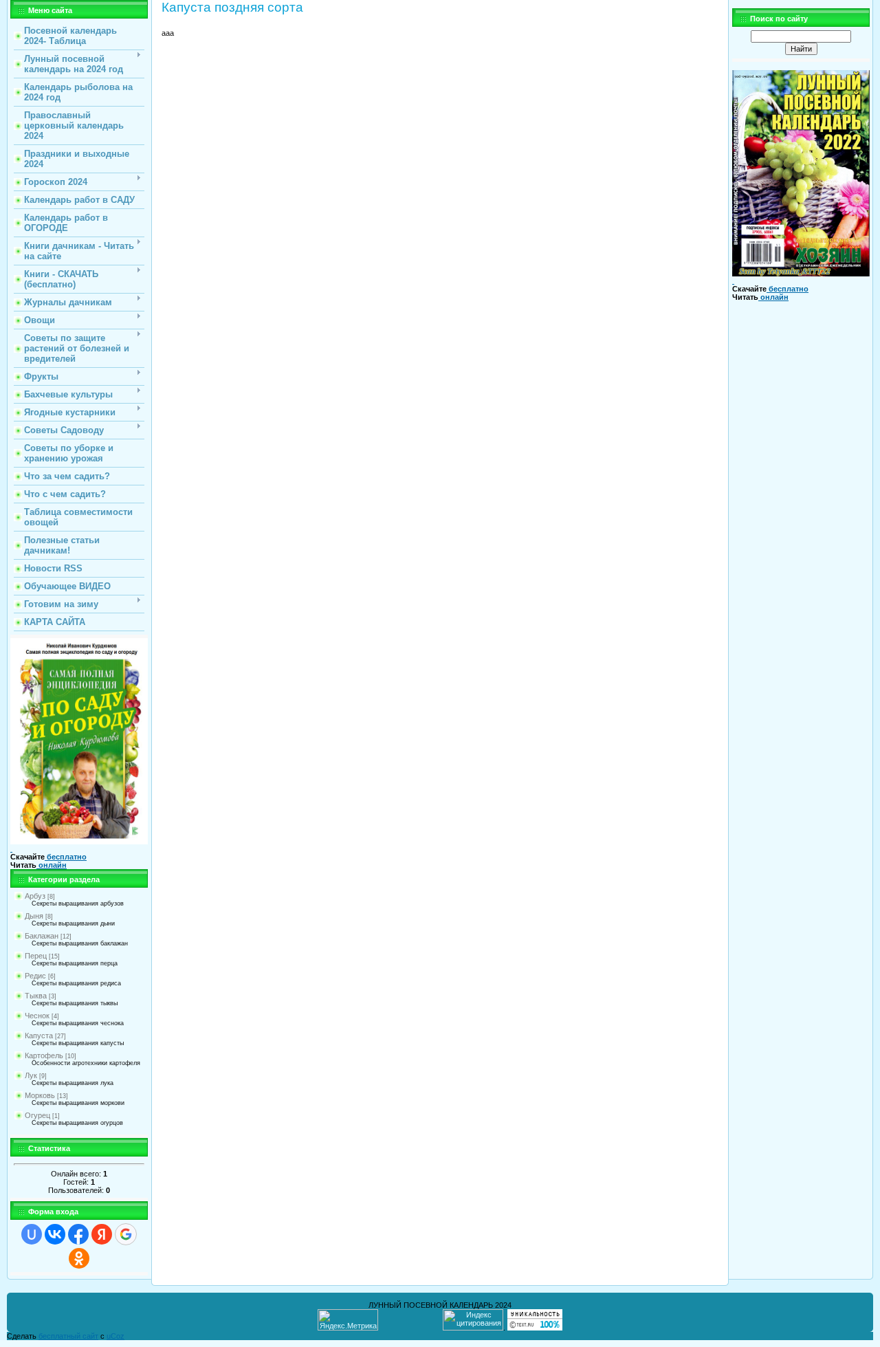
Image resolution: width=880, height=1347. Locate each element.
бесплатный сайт (68, 1336)
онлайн (51, 865)
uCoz (115, 1336)
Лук (31, 1075)
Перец (36, 956)
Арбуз (35, 896)
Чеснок (37, 1015)
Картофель (44, 1055)
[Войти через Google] (126, 1234)
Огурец (37, 1115)
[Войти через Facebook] (78, 1234)
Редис (35, 976)
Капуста (39, 1035)
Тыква (36, 996)
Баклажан (41, 936)
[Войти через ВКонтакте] (55, 1234)
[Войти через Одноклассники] (79, 1258)
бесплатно (66, 857)
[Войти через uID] (31, 1234)
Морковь (40, 1095)
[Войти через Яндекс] (101, 1234)
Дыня (34, 916)
